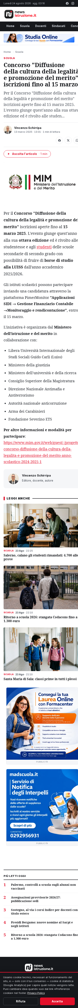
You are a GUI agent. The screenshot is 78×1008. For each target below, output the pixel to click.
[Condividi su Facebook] (59, 140)
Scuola (25, 26)
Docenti (40, 26)
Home (10, 26)
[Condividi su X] (68, 140)
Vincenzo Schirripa (27, 127)
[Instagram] (72, 3)
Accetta (57, 1001)
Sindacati (58, 26)
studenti (44, 247)
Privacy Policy (36, 993)
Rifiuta (20, 1001)
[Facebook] (67, 3)
